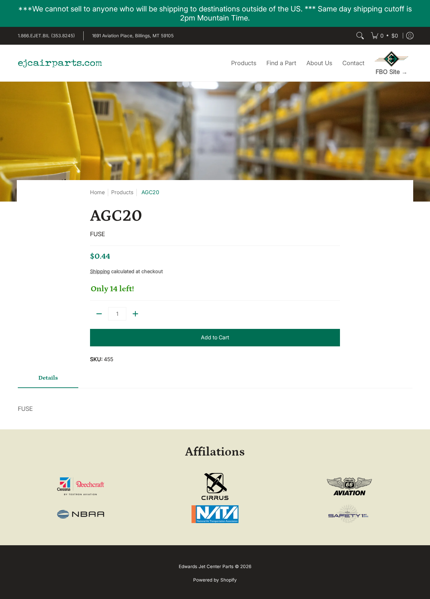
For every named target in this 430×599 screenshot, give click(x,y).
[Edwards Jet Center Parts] (60, 63)
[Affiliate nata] (215, 514)
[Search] (360, 36)
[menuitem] (384, 36)
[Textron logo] (81, 486)
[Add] (135, 314)
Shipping (100, 271)
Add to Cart (215, 337)
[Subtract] (99, 314)
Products (122, 192)
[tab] (48, 380)
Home (97, 192)
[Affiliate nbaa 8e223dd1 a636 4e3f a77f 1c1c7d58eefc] (81, 514)
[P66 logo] (349, 486)
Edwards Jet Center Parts (206, 566)
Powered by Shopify (215, 580)
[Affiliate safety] (349, 514)
